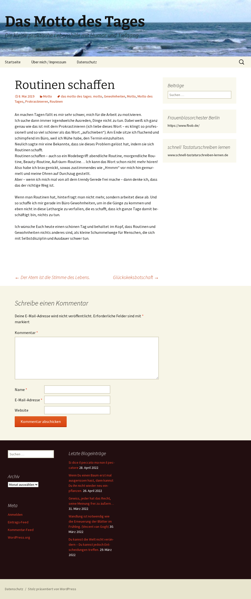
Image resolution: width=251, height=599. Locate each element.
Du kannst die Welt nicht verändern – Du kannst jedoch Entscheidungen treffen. (91, 544)
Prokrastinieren (36, 101)
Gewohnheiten (114, 96)
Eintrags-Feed (18, 522)
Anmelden (15, 514)
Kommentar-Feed (21, 530)
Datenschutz (87, 62)
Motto (47, 96)
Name (21, 389)
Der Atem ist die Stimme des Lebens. (52, 277)
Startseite (13, 62)
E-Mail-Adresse (28, 399)
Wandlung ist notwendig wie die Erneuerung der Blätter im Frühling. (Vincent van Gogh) (90, 521)
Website (21, 410)
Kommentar (26, 332)
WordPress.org (19, 537)
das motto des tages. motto (81, 96)
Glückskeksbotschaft (136, 277)
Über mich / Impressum (48, 62)
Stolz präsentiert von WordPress (52, 589)
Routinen (56, 101)
